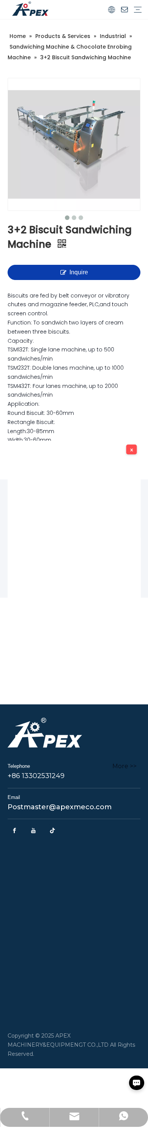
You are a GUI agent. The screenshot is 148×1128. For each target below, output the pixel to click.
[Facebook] (14, 831)
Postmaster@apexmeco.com (60, 807)
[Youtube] (33, 831)
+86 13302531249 (36, 776)
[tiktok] (52, 831)
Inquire (78, 272)
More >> (124, 766)
